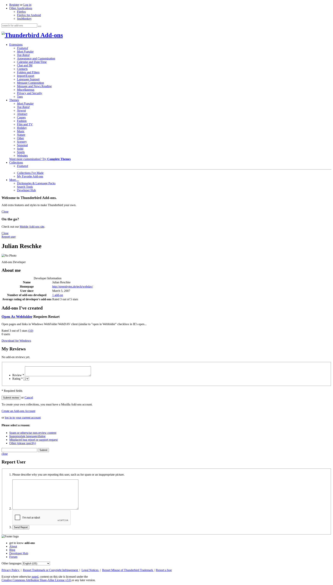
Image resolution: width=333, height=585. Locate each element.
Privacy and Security (29, 93)
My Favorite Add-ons (30, 176)
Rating (17, 378)
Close (5, 211)
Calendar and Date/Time (32, 62)
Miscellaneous (25, 89)
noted (35, 576)
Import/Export (25, 75)
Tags (20, 96)
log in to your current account (23, 417)
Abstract (22, 114)
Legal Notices (90, 570)
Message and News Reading (34, 86)
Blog (12, 549)
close (5, 453)
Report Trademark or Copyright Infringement (51, 570)
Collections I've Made (30, 173)
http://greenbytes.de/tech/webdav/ (72, 286)
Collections (16, 162)
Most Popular (25, 51)
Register (14, 4)
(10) (30, 330)
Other (20, 138)
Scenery (22, 141)
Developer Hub (26, 190)
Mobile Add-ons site (32, 226)
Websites (22, 155)
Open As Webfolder (17, 317)
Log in (27, 4)
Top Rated (23, 55)
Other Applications (20, 8)
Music (20, 131)
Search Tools (25, 186)
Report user (9, 236)
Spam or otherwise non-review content (32, 432)
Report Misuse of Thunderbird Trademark (128, 570)
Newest (21, 110)
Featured (22, 48)
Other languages (11, 563)
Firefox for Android (29, 15)
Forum (13, 556)
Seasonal (22, 145)
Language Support (28, 79)
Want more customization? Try (40, 159)
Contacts (22, 69)
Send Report (21, 527)
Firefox (21, 11)
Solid (20, 148)
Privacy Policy (11, 570)
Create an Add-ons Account (18, 411)
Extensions (16, 44)
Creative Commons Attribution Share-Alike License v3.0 (36, 580)
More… (14, 179)
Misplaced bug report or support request (33, 439)
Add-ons (51, 35)
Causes (21, 117)
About (13, 546)
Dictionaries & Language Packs (36, 183)
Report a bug (164, 570)
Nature (21, 134)
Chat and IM (24, 65)
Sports (21, 152)
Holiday (22, 127)
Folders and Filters (28, 72)
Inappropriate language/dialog (27, 436)
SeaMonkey (24, 18)
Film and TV (25, 124)
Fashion (22, 121)
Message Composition (30, 82)
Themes (14, 100)
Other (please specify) (22, 443)
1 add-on (57, 295)
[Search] (39, 26)
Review (18, 375)
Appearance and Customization (36, 58)
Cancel (28, 397)
